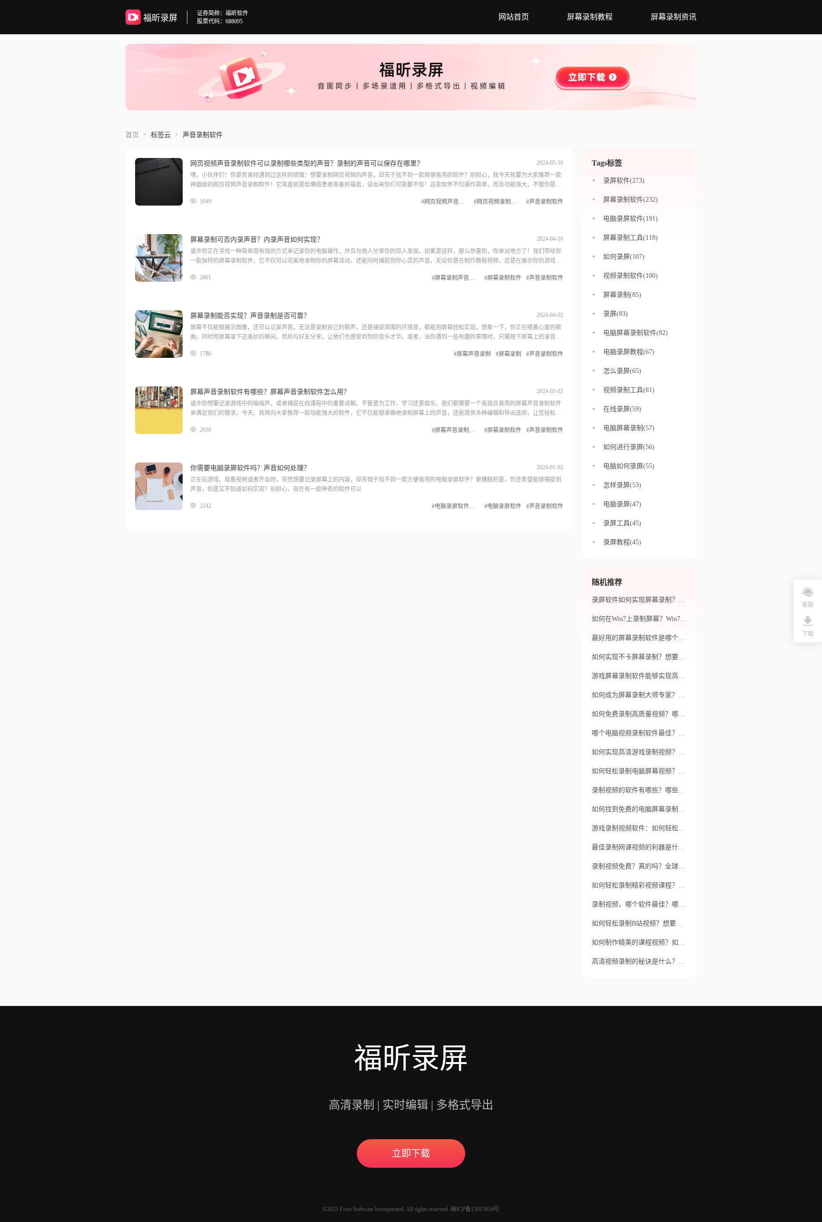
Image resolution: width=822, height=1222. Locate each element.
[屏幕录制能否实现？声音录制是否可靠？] (162, 334)
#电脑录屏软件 (502, 506)
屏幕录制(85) (622, 294)
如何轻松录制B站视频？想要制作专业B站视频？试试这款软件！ (686, 923)
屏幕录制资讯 (673, 17)
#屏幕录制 (508, 354)
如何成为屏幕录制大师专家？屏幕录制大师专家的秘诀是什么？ (685, 695)
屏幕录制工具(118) (630, 237)
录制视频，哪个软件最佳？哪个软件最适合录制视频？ (672, 904)
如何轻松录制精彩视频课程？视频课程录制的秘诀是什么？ (678, 885)
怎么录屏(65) (622, 370)
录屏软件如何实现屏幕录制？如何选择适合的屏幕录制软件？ (682, 599)
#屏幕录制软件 (502, 278)
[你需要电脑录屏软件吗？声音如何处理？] (162, 486)
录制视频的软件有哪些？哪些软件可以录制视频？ (665, 790)
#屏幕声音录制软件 (456, 430)
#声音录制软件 (544, 201)
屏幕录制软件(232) (630, 199)
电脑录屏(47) (622, 504)
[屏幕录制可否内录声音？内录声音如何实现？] (162, 258)
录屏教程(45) (622, 542)
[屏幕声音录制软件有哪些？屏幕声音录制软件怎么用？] (162, 410)
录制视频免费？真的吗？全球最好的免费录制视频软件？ (675, 866)
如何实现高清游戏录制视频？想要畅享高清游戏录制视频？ (678, 752)
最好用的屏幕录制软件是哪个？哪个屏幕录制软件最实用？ (678, 637)
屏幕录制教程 (590, 17)
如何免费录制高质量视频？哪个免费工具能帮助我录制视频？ (682, 714)
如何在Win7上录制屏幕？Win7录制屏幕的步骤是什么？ (673, 618)
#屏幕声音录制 (472, 354)
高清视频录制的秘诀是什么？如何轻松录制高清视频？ (672, 961)
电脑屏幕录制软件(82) (635, 332)
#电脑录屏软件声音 (456, 506)
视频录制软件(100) (630, 275)
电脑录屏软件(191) (630, 218)
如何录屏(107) (624, 256)
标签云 (161, 134)
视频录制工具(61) (629, 390)
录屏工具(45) (622, 523)
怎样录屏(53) (622, 485)
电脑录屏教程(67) (629, 351)
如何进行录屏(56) (629, 447)
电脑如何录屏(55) (629, 466)
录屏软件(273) (624, 180)
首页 (132, 134)
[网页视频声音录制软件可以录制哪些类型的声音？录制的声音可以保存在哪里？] (162, 182)
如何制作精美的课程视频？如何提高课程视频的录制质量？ (678, 942)
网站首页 (514, 17)
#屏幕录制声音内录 (456, 278)
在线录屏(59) (622, 409)
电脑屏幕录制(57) (629, 428)
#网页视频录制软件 (497, 201)
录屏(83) (615, 313)
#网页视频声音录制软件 (445, 201)
